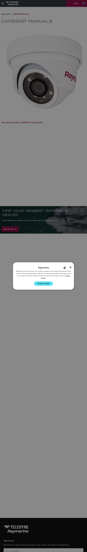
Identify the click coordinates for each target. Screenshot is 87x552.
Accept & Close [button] (43, 283)
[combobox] (64, 268)
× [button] (70, 267)
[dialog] (43, 276)
